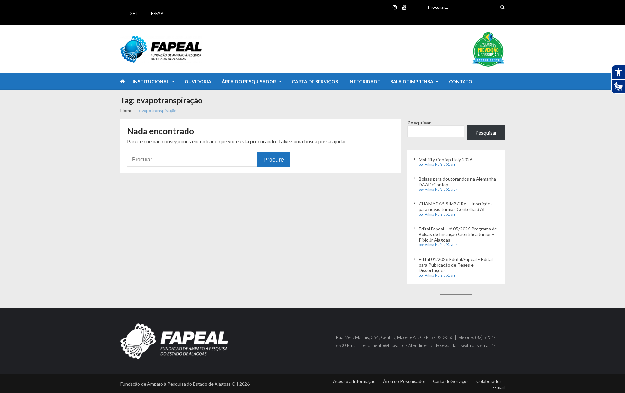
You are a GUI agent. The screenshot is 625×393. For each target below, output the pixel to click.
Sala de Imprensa (411, 81)
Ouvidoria (198, 81)
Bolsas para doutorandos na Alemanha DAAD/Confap (457, 181)
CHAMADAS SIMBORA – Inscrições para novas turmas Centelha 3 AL (456, 206)
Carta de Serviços (315, 81)
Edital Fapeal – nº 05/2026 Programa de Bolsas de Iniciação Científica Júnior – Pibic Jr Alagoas (458, 234)
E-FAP (157, 13)
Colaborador (488, 381)
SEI (133, 13)
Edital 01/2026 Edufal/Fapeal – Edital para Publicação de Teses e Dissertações (456, 264)
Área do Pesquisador (249, 81)
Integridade (364, 81)
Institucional (151, 81)
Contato (460, 81)
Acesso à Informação (354, 381)
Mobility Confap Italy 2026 (445, 159)
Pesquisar (419, 122)
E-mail (499, 387)
